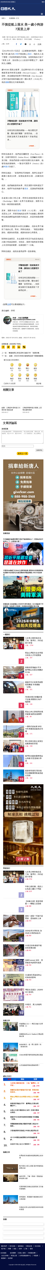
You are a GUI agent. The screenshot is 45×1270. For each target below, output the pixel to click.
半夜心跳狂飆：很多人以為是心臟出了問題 (34, 888)
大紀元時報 (4, 1255)
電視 (31, 1248)
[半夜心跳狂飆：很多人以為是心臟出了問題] (13, 890)
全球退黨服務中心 (25, 1255)
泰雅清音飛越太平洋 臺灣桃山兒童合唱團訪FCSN (34, 669)
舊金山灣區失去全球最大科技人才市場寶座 (34, 654)
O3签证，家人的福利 (33, 1004)
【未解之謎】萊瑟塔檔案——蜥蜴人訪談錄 (34, 902)
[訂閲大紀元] (4, 1224)
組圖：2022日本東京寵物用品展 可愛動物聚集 (26, 356)
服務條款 (21, 1246)
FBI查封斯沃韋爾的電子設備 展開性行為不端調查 (33, 699)
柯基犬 (6, 167)
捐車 (20, 1248)
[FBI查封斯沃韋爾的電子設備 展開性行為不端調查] (13, 700)
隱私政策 (29, 1246)
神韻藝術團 (31, 1253)
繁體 (43, 2)
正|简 (39, 44)
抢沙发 (38, 383)
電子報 (3, 1248)
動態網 (3, 1258)
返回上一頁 (22, 453)
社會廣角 (12, 18)
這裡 (9, 304)
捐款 (15, 1248)
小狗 (16, 54)
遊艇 (7, 82)
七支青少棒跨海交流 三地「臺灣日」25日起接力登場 (34, 640)
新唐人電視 (22, 1253)
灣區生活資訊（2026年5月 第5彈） (34, 991)
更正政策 (12, 1246)
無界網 (10, 1258)
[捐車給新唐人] (23, 530)
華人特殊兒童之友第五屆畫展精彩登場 (34, 742)
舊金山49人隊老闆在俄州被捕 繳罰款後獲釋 (34, 713)
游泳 (26, 189)
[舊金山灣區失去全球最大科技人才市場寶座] (13, 656)
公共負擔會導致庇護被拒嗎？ (29, 1065)
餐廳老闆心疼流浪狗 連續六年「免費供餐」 (25, 353)
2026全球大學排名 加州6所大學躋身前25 (33, 932)
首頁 (3, 18)
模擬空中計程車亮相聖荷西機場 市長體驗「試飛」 (34, 684)
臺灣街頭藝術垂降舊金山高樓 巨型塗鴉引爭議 (34, 758)
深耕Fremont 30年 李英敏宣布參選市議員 (34, 961)
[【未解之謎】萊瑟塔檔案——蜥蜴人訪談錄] (13, 904)
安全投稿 (37, 1246)
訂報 (25, 1248)
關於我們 (4, 1246)
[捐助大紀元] (4, 1233)
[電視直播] (4, 1238)
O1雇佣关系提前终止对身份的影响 (33, 976)
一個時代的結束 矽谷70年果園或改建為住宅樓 (34, 728)
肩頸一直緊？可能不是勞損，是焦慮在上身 (34, 917)
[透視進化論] (23, 864)
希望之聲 (14, 1255)
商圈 (9, 1248)
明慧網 (36, 1255)
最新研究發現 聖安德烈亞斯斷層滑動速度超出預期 (34, 773)
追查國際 (13, 1253)
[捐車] (4, 1229)
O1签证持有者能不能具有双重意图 (33, 946)
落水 (30, 54)
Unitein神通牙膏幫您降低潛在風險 (31, 1055)
